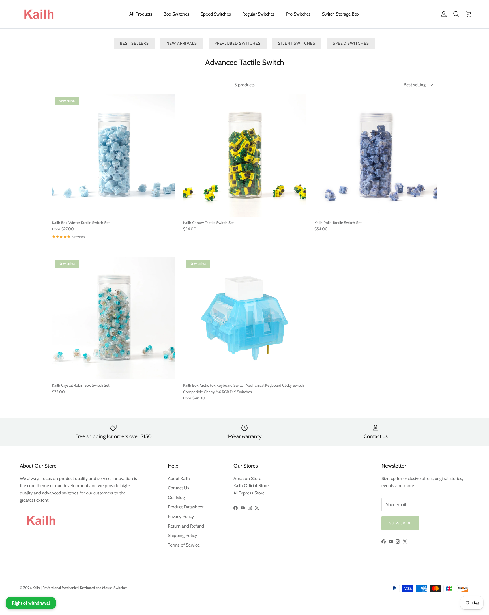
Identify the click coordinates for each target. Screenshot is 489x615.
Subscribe (400, 523)
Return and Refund (186, 526)
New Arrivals (181, 43)
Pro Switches (298, 14)
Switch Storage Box (340, 14)
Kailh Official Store (251, 485)
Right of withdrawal (31, 603)
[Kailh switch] (39, 14)
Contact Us (178, 488)
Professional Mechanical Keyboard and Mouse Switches (84, 587)
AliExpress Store (249, 493)
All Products (140, 14)
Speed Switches (216, 14)
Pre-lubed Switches (238, 43)
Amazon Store (247, 478)
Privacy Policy (181, 516)
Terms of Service (184, 545)
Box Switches (176, 14)
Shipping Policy (182, 535)
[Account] (442, 14)
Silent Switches (296, 43)
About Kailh (179, 478)
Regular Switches (258, 14)
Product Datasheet (185, 506)
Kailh (36, 587)
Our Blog (176, 497)
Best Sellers (134, 43)
